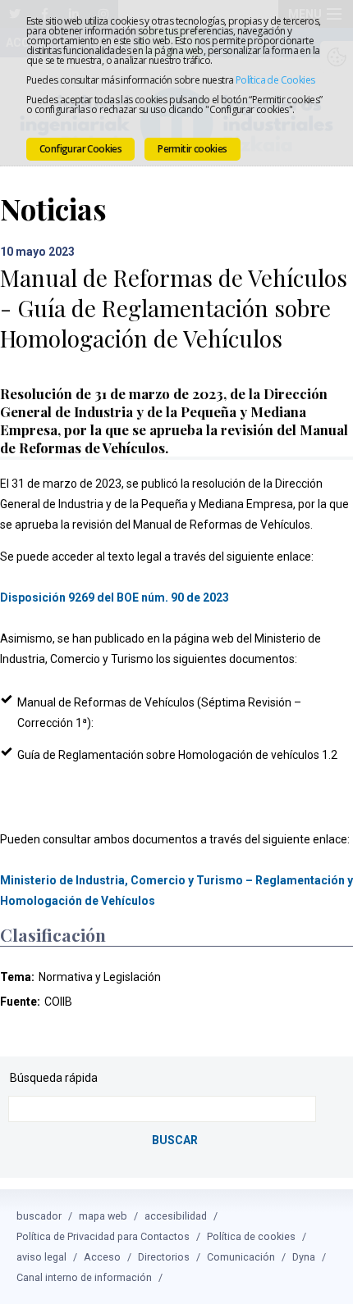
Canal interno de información (84, 1277)
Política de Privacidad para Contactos (103, 1236)
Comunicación (241, 1257)
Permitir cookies (192, 149)
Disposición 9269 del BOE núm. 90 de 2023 (114, 597)
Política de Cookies (275, 80)
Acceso (102, 1257)
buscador (39, 1216)
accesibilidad (175, 1216)
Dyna (303, 1257)
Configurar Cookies (80, 149)
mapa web (103, 1216)
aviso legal (41, 1257)
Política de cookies (251, 1236)
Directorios (164, 1257)
